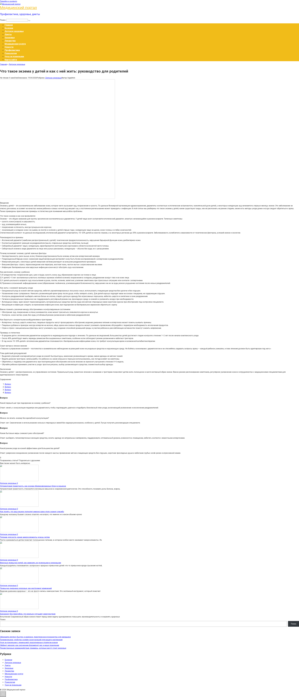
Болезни (9, 28)
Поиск (2, 619)
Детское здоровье (14, 31)
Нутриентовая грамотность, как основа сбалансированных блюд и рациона (33, 486)
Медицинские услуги (15, 44)
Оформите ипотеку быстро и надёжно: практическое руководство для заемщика (35, 637)
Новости (9, 47)
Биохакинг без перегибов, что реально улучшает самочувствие (27, 614)
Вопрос (8, 384)
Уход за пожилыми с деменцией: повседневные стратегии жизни (29, 642)
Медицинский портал (18, 7)
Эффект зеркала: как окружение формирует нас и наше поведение (29, 645)
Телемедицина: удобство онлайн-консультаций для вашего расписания (31, 640)
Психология (11, 53)
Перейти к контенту (8, 1)
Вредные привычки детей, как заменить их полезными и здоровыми (30, 563)
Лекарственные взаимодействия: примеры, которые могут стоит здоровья (33, 648)
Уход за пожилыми (14, 56)
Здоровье (10, 37)
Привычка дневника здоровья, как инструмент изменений (26, 588)
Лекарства (10, 40)
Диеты (8, 34)
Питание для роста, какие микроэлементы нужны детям (25, 537)
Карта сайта (11, 59)
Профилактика (12, 50)
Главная (9, 25)
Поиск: (3, 20)
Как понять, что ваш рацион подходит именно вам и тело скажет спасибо (32, 512)
